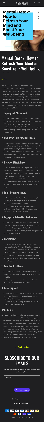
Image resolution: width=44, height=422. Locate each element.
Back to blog (23, 347)
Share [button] (6, 79)
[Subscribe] (37, 377)
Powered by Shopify (27, 417)
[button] (4, 3)
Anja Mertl (19, 417)
